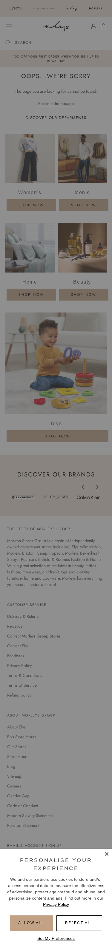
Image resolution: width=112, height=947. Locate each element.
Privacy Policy (56, 904)
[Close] (107, 854)
